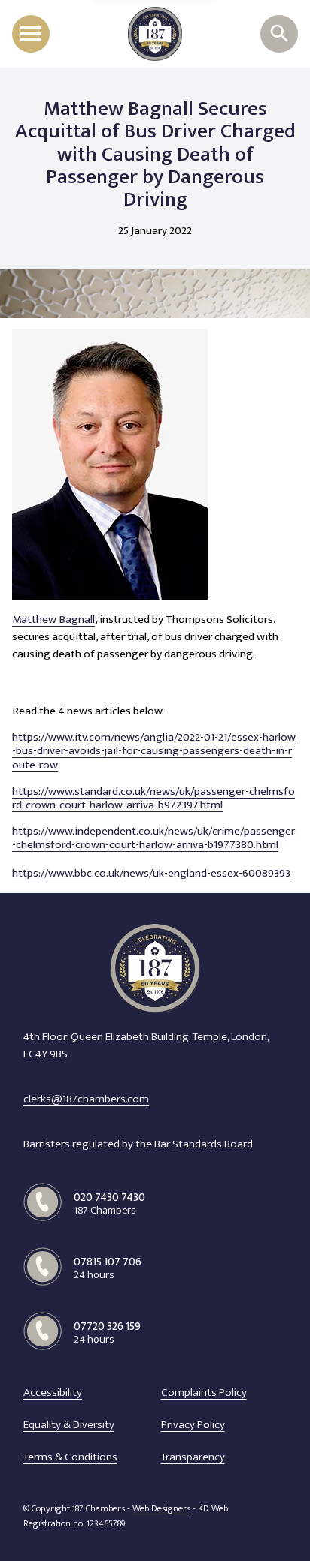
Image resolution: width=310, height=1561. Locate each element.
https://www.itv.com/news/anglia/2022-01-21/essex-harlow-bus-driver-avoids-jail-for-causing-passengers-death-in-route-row (154, 751)
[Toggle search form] (279, 34)
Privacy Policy (193, 1425)
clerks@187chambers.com (86, 1099)
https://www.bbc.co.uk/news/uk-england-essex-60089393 (151, 873)
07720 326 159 (107, 1332)
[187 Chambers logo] (155, 34)
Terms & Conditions (70, 1457)
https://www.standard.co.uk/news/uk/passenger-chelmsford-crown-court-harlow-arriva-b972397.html (153, 799)
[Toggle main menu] (31, 34)
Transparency (193, 1457)
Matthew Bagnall (53, 620)
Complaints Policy (204, 1393)
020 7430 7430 (109, 1203)
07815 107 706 (107, 1268)
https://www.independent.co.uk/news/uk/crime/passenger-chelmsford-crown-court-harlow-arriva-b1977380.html (153, 839)
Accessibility (52, 1393)
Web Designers (161, 1509)
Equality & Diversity (68, 1425)
